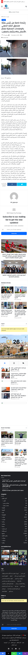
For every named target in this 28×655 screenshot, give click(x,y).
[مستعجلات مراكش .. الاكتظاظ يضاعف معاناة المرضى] (7, 452)
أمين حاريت (23, 573)
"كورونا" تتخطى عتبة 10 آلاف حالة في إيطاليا (10, 573)
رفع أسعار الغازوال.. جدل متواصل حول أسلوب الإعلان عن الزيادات (6, 296)
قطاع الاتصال (4, 591)
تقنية (3, 512)
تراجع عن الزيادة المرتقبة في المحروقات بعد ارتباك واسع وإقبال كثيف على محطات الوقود (6, 312)
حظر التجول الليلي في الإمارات (8, 583)
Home (4, 16)
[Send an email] (8, 35)
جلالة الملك (19, 581)
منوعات (3, 538)
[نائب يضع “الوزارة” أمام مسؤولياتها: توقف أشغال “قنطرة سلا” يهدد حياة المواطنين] (6, 396)
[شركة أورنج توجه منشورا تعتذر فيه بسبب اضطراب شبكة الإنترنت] (6, 389)
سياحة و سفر (6, 503)
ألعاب (4, 500)
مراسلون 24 (6, 35)
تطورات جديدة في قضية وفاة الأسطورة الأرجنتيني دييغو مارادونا (20, 441)
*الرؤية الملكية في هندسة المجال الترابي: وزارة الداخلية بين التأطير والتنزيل (18, 375)
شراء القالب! (14, 645)
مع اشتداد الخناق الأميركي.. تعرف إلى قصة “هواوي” (18, 369)
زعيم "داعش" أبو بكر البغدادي (7, 586)
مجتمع (3, 533)
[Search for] (26, 7)
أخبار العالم (4, 498)
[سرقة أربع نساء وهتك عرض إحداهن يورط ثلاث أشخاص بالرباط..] (23, 563)
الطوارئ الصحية (5, 576)
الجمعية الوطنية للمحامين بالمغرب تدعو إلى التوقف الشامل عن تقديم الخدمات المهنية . (7, 442)
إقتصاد (7, 16)
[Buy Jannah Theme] (14, 12)
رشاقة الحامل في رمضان (20, 583)
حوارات (3, 519)
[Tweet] (22, 184)
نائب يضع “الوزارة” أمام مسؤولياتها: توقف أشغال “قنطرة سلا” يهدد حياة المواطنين (18, 395)
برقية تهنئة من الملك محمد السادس (8, 581)
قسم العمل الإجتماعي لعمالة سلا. (14, 588)
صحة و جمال (6, 505)
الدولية (3, 510)
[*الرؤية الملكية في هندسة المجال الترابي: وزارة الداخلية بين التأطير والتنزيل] (6, 375)
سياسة (3, 524)
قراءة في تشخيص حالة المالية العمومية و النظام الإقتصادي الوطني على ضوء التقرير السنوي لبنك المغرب (20, 313)
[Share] (12, 184)
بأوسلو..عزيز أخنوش (18, 578)
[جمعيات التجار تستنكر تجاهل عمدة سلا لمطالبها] (6, 383)
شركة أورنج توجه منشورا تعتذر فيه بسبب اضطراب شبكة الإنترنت (18, 388)
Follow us (3, 596)
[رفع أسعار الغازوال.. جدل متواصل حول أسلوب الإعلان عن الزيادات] (7, 290)
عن (9, 642)
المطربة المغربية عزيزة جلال (19, 576)
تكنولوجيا (4, 514)
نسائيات (3, 540)
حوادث (3, 517)
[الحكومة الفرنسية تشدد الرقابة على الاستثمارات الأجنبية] (21, 290)
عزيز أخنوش (22, 586)
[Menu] (2, 7)
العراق (11, 576)
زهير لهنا (16, 586)
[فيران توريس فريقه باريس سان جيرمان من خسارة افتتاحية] (14, 563)
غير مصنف (4, 528)
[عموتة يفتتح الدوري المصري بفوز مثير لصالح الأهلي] (5, 563)
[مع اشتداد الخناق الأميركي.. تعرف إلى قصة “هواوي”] (6, 369)
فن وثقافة (4, 531)
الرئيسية (5, 642)
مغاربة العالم (5, 535)
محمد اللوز (11, 591)
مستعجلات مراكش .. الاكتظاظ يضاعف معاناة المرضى (6, 459)
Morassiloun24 (15, 640)
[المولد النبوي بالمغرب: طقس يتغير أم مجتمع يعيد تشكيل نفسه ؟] (5, 552)
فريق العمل (13, 642)
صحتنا (3, 526)
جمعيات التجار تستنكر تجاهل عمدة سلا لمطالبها (18, 382)
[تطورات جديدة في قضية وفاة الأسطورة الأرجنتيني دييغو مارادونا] (21, 434)
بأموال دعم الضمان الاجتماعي (7, 578)
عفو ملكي (4, 588)
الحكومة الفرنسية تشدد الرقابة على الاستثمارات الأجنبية (20, 296)
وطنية (3, 542)
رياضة (3, 521)
